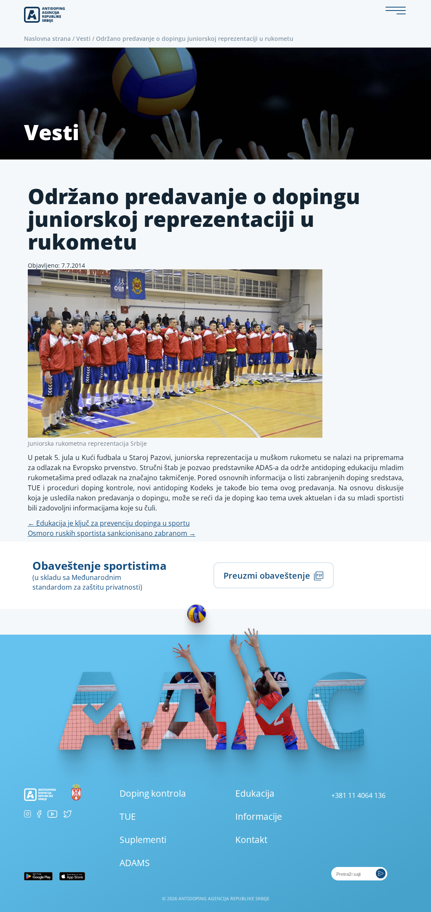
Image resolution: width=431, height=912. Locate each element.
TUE (128, 816)
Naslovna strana (47, 39)
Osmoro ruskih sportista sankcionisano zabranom (112, 533)
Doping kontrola (153, 793)
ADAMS (135, 863)
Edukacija (254, 793)
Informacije (258, 816)
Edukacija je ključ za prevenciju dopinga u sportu (109, 523)
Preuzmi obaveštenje (267, 575)
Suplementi (143, 840)
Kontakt (251, 840)
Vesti (83, 39)
